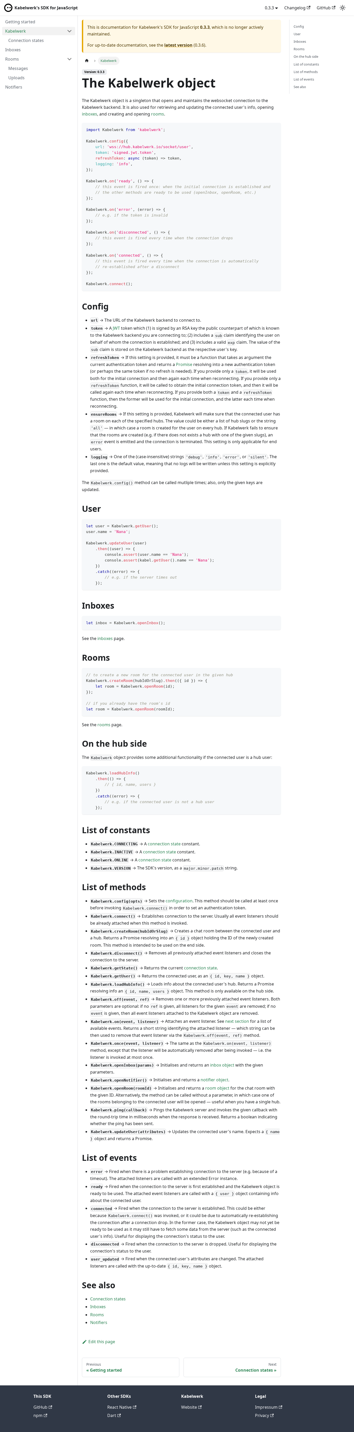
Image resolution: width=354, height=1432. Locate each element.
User (297, 34)
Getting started (20, 22)
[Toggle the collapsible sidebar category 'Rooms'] (69, 59)
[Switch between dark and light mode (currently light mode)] (342, 8)
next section (237, 1021)
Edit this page (101, 1341)
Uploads (16, 78)
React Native (119, 1407)
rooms (157, 114)
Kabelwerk (15, 31)
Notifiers (13, 87)
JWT (116, 328)
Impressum (266, 1407)
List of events (304, 79)
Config (299, 26)
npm (38, 1415)
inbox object (222, 1065)
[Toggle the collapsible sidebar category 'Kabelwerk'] (69, 31)
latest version (178, 45)
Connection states (26, 40)
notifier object (214, 1080)
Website (189, 1407)
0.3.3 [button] (269, 8)
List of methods (306, 71)
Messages (18, 68)
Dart (111, 1415)
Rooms (12, 59)
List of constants (306, 64)
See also (300, 86)
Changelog (295, 8)
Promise (184, 364)
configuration (179, 901)
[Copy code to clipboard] (274, 129)
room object (217, 1088)
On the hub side (306, 56)
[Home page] (87, 61)
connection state (164, 844)
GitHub (324, 8)
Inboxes (13, 50)
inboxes (89, 114)
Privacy (262, 1415)
